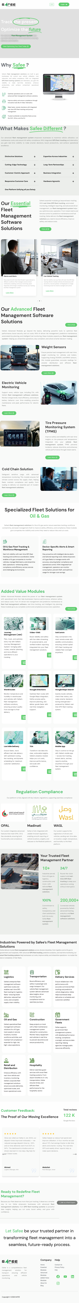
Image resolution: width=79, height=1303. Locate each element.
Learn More (49, 293)
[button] (4, 1154)
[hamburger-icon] (52, 4)
